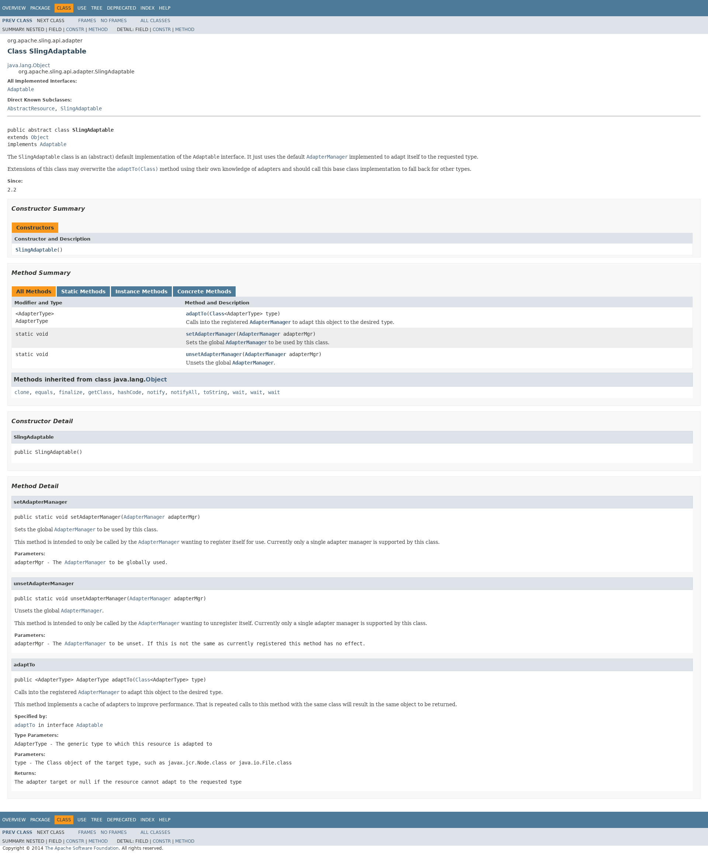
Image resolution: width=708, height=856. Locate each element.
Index (147, 8)
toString (215, 392)
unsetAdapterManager (214, 354)
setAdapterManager (211, 334)
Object (40, 137)
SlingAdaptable (81, 108)
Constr (75, 29)
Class (216, 314)
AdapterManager (259, 334)
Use (82, 8)
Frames (87, 20)
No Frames (114, 20)
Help (164, 8)
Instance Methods (141, 291)
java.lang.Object (28, 65)
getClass (100, 392)
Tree (97, 8)
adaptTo (196, 314)
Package (40, 8)
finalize (70, 392)
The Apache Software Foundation (82, 848)
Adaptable (20, 89)
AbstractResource (31, 108)
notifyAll (184, 392)
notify (156, 392)
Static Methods (83, 291)
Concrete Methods (204, 291)
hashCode (129, 392)
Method (98, 29)
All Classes (155, 20)
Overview (14, 8)
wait (238, 392)
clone (21, 392)
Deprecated (121, 8)
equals (44, 392)
